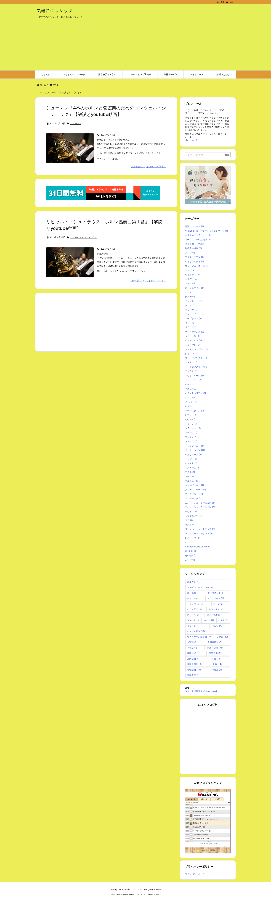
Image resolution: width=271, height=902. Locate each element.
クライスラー (193, 301)
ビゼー (190, 419)
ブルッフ (191, 441)
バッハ (190, 397)
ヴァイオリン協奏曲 (199, 636)
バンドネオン (217, 609)
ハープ (218, 603)
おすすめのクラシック (198, 235)
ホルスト (191, 463)
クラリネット (216, 592)
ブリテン (191, 437)
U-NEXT (191, 551)
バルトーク (192, 406)
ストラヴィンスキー (196, 358)
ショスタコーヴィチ (196, 349)
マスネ (190, 472)
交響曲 (222, 636)
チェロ (192, 598)
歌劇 (217, 664)
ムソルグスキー (194, 485)
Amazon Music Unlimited (199, 546)
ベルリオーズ (193, 454)
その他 (190, 555)
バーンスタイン (194, 410)
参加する (226, 846)
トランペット (215, 598)
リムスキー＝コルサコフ (199, 533)
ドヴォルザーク (194, 375)
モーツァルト (194, 494)
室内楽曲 (193, 658)
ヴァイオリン (196, 631)
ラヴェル (191, 511)
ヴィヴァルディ (194, 261)
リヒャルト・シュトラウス (83, 237)
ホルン (209, 620)
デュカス (191, 371)
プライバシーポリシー (196, 874)
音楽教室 (193, 675)
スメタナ (191, 362)
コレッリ (191, 314)
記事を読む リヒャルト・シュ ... (148, 280)
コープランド (193, 318)
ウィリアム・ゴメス (196, 265)
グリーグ (191, 305)
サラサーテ (192, 327)
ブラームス (193, 428)
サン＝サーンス (194, 331)
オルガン (193, 581)
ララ (189, 520)
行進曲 (217, 669)
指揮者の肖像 (193, 248)
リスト (190, 524)
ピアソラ (191, 415)
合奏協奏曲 (215, 642)
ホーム (43, 85)
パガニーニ (192, 388)
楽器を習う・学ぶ (195, 244)
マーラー (191, 476)
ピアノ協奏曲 (215, 614)
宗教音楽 (215, 653)
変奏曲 (192, 653)
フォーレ (191, 423)
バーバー (191, 401)
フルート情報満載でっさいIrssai (201, 691)
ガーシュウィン (194, 287)
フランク (191, 432)
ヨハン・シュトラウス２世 (200, 507)
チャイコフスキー (196, 366)
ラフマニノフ (193, 516)
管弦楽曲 (194, 669)
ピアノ (193, 614)
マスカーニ (192, 467)
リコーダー (194, 625)
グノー (190, 296)
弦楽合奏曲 (194, 664)
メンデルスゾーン (195, 489)
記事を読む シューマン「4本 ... (148, 166)
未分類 (190, 559)
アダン (190, 252)
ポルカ (223, 620)
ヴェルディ (192, 274)
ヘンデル (191, 459)
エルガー (191, 279)
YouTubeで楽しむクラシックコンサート (206, 230)
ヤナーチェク (193, 498)
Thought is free (152, 894)
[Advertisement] (135, 47)
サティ (190, 323)
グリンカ (191, 309)
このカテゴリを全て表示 (207, 843)
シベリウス (192, 336)
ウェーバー (192, 270)
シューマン (75, 123)
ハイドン (191, 384)
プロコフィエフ (194, 445)
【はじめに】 (191, 140)
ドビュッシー (193, 380)
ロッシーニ (192, 542)
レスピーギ (192, 537)
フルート (193, 620)
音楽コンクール (194, 226)
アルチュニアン (194, 257)
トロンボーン (195, 603)
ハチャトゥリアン (195, 393)
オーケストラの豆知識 (198, 239)
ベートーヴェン (195, 450)
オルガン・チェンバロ (200, 587)
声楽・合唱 (215, 647)
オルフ (190, 283)
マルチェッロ (193, 480)
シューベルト (193, 340)
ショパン (191, 353)
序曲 (216, 658)
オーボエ (193, 592)
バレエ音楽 (194, 609)
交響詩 (192, 642)
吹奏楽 (192, 647)
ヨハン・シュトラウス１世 (200, 502)
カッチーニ (192, 292)
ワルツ (217, 625)
